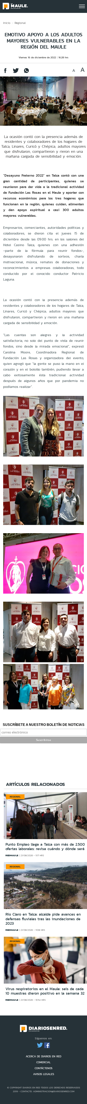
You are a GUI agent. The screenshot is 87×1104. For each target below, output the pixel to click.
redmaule (11, 855)
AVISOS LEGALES (43, 1074)
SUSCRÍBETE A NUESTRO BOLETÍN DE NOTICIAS (43, 724)
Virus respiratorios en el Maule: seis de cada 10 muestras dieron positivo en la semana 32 (44, 991)
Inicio (6, 22)
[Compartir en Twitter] (16, 73)
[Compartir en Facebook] (5, 73)
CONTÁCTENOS (43, 1068)
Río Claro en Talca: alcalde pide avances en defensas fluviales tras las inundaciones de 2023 (43, 919)
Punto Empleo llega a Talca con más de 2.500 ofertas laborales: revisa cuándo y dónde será (45, 847)
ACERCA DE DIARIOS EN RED (43, 1056)
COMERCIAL (43, 1062)
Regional (20, 22)
